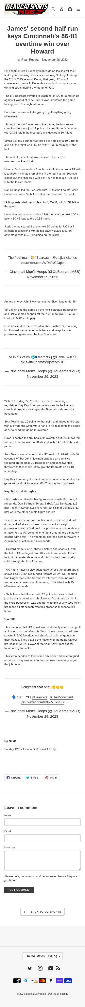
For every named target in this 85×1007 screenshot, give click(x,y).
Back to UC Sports (45, 911)
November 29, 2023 (42, 277)
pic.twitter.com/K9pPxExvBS (42, 702)
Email (7, 831)
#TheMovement (61, 697)
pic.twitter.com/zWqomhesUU (42, 362)
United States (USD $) (41, 956)
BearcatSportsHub (36, 993)
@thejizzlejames (64, 258)
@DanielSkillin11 (65, 357)
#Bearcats (42, 258)
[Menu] (78, 9)
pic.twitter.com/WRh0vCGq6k (42, 263)
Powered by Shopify (57, 993)
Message (9, 847)
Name (7, 815)
